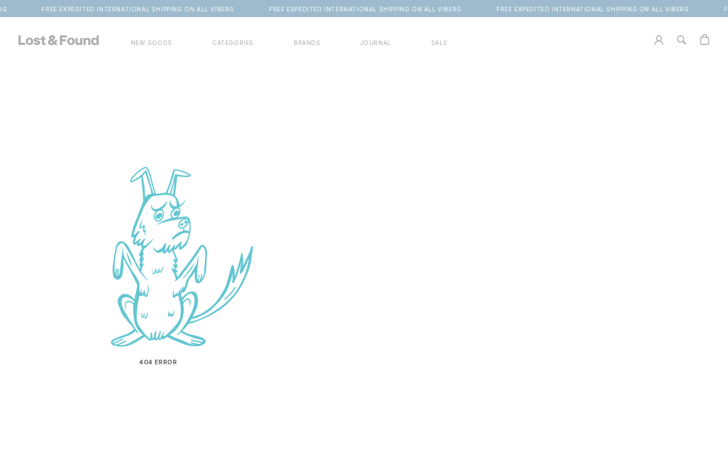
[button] (233, 43)
